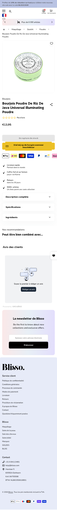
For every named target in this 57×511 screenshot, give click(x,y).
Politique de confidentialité (13, 380)
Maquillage (16, 29)
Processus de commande (12, 388)
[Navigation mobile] (3, 10)
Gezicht (30, 29)
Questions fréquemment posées (15, 414)
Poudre (42, 29)
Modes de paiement (10, 392)
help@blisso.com (12, 465)
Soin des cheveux (9, 434)
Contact (5, 410)
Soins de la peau (8, 430)
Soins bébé (6, 438)
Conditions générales (10, 384)
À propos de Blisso (9, 406)
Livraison (5, 395)
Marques (5, 441)
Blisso (10, 492)
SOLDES (5, 445)
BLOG (4, 449)
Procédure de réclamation (12, 402)
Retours (5, 399)
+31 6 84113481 (13, 462)
